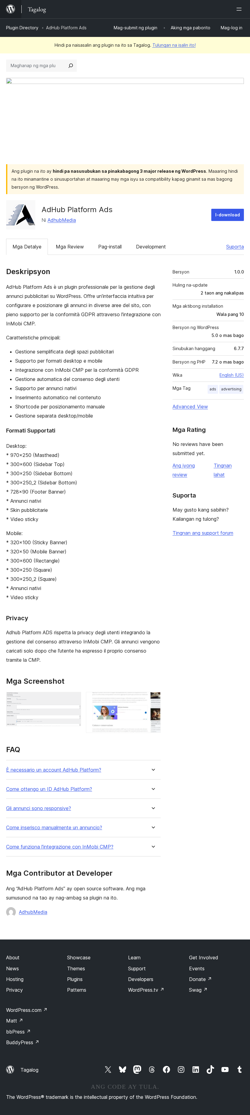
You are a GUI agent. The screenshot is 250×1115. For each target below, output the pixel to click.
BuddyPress (22, 1042)
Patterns (76, 990)
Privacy (14, 990)
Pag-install (110, 247)
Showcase (79, 957)
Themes (76, 968)
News (12, 968)
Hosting (14, 979)
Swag (198, 990)
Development (151, 247)
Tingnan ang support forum (203, 533)
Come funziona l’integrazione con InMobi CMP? (59, 847)
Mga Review (70, 247)
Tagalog (29, 1070)
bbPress (18, 1032)
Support (137, 968)
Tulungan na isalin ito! (174, 45)
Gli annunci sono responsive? (38, 808)
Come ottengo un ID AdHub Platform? (49, 789)
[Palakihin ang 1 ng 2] (73, 700)
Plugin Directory (22, 27)
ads (212, 389)
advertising (231, 389)
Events (197, 968)
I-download (227, 214)
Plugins (75, 979)
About (13, 957)
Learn (134, 957)
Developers (140, 979)
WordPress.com (27, 1010)
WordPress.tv (146, 990)
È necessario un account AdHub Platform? (53, 770)
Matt (14, 1021)
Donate (200, 979)
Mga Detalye (26, 247)
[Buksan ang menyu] (240, 9)
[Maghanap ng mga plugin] (71, 66)
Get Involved (203, 957)
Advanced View (190, 407)
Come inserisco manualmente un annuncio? (54, 828)
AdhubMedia (62, 220)
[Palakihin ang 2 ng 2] (152, 700)
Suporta (235, 247)
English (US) (232, 375)
